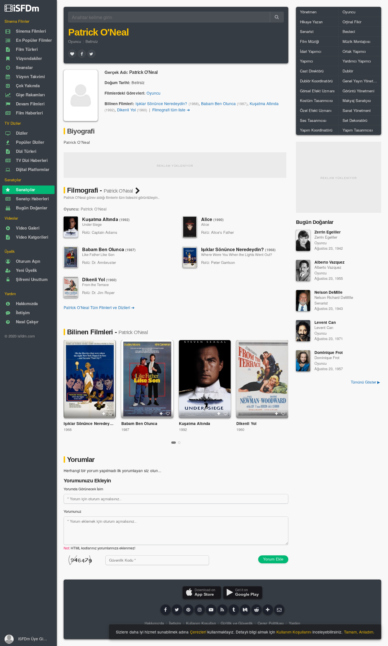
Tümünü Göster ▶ (365, 382)
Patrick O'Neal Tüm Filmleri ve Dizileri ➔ (99, 307)
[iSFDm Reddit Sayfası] (256, 610)
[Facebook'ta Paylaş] (82, 54)
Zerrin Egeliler (327, 232)
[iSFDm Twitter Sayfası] (177, 610)
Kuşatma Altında (264, 103)
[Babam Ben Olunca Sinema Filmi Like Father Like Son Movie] (147, 379)
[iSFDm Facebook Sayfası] (165, 610)
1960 (240, 429)
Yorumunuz (72, 511)
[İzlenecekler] (104, 414)
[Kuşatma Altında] (71, 226)
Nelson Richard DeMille (333, 297)
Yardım (294, 623)
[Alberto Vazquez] (303, 270)
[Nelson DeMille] (303, 300)
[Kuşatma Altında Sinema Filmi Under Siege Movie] (205, 379)
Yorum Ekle (273, 559)
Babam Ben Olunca (218, 103)
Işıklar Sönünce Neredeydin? (161, 103)
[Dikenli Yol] (71, 287)
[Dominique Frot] (303, 360)
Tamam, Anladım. (359, 632)
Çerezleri (198, 632)
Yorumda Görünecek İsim (83, 488)
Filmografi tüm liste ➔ (171, 109)
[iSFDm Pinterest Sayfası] (188, 610)
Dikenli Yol (126, 109)
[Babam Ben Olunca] (71, 257)
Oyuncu (74, 41)
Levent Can (325, 322)
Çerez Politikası (271, 623)
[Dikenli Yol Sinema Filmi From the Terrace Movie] (262, 379)
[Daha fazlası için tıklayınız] (268, 610)
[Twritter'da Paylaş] (91, 54)
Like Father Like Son (98, 254)
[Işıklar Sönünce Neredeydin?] (190, 257)
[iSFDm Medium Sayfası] (245, 610)
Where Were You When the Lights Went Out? (236, 254)
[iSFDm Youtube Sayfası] (211, 610)
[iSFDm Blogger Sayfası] (222, 610)
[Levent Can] (303, 330)
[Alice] (190, 226)
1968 (68, 429)
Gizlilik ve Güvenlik (237, 623)
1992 (183, 429)
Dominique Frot (328, 352)
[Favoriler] (72, 54)
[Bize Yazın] (279, 610)
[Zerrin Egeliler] (303, 240)
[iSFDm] (22, 8)
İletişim (175, 623)
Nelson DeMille (328, 292)
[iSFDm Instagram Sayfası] (200, 610)
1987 (125, 429)
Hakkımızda (154, 623)
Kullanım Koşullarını (293, 632)
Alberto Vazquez (329, 262)
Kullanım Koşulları (201, 623)
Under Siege (92, 224)
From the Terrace (95, 284)
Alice (212, 219)
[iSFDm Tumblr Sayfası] (234, 610)
